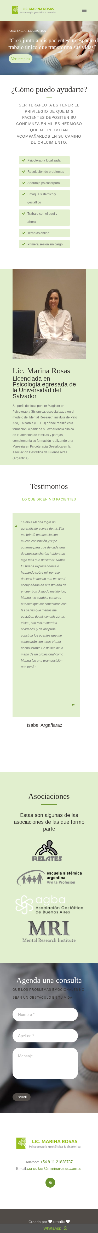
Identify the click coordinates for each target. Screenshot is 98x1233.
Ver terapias (20, 59)
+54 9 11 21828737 (56, 1162)
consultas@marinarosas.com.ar (54, 1168)
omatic (59, 1221)
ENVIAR (21, 1097)
